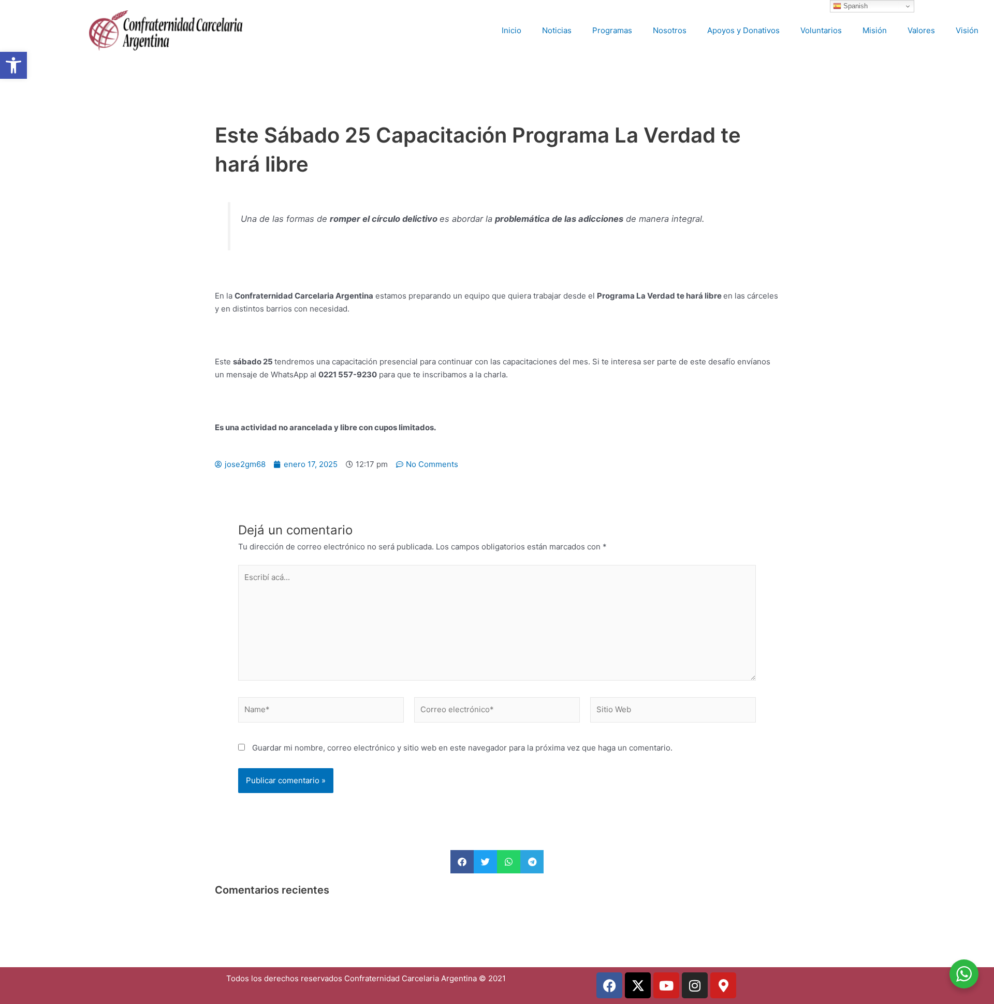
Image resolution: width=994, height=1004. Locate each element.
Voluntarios (821, 30)
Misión (875, 30)
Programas (612, 30)
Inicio (511, 30)
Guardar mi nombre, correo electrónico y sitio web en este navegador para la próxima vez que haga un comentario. (462, 748)
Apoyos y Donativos (743, 30)
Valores (921, 30)
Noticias (557, 30)
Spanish (854, 6)
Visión (967, 30)
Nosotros (669, 30)
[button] (13, 65)
